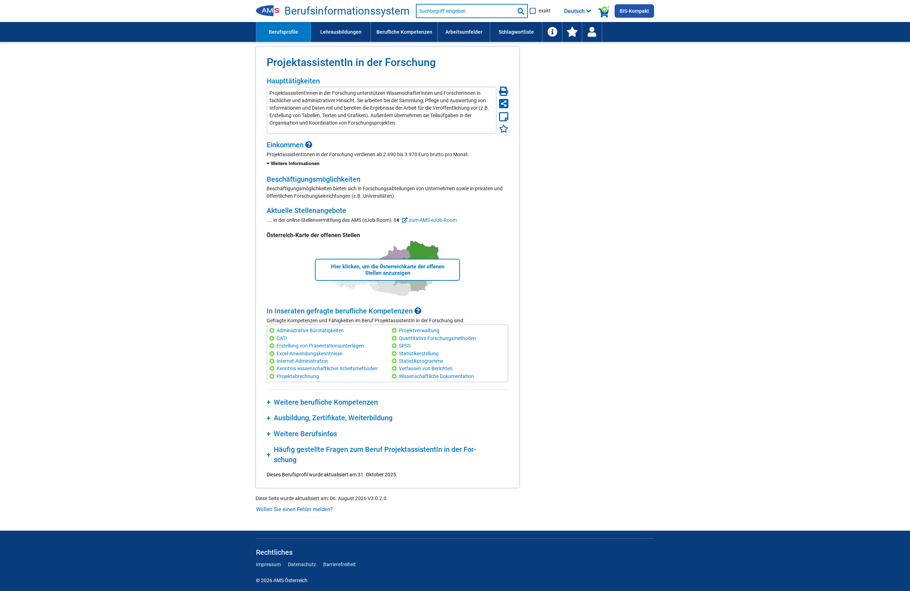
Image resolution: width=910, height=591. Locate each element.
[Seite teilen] (503, 103)
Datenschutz (302, 564)
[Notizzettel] (503, 116)
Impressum (268, 564)
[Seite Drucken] (503, 91)
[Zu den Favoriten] (572, 32)
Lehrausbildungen (341, 32)
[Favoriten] (503, 129)
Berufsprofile (283, 32)
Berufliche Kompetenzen (404, 32)
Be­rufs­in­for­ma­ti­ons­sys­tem (347, 11)
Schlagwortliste (516, 32)
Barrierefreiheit (339, 564)
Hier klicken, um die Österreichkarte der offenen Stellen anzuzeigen (387, 269)
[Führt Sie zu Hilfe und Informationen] (552, 32)
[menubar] (455, 32)
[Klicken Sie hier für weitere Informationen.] (308, 144)
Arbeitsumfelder (463, 32)
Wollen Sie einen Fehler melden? (294, 509)
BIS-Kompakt (634, 11)
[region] (387, 154)
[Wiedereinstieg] (592, 32)
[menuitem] (283, 32)
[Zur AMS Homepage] (270, 11)
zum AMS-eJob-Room (432, 220)
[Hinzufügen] (273, 330)
